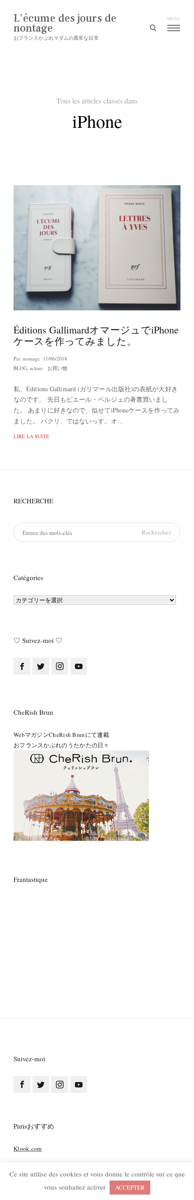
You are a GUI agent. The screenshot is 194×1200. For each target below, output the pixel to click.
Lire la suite (31, 436)
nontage (31, 358)
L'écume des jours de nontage (65, 23)
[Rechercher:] (97, 532)
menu (173, 18)
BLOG (20, 368)
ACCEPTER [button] (130, 1187)
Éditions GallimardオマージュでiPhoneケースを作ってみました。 (96, 335)
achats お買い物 (48, 368)
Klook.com (28, 1148)
